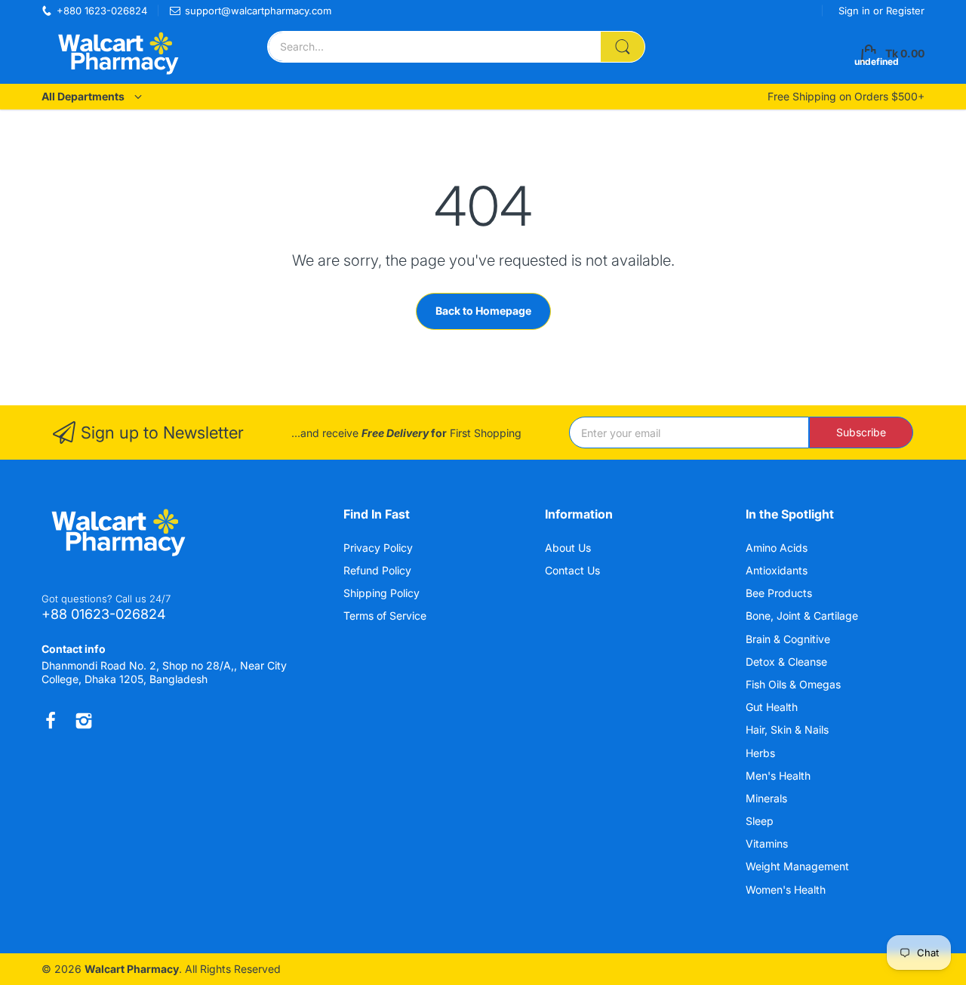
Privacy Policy (378, 547)
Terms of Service (384, 615)
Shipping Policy (381, 592)
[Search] (622, 47)
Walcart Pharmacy (132, 968)
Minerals (768, 798)
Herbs (762, 752)
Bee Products (780, 592)
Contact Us (572, 570)
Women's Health (787, 889)
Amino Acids (778, 547)
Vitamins (768, 843)
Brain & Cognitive (789, 639)
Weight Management (799, 866)
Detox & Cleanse (788, 661)
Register (905, 11)
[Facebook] (51, 721)
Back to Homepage (483, 310)
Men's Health (780, 775)
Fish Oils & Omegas (795, 684)
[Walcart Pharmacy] (117, 53)
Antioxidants (778, 570)
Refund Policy (377, 570)
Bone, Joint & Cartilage (803, 615)
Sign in (855, 11)
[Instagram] (84, 721)
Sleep (761, 820)
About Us (568, 547)
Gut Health (773, 706)
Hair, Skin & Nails (789, 729)
